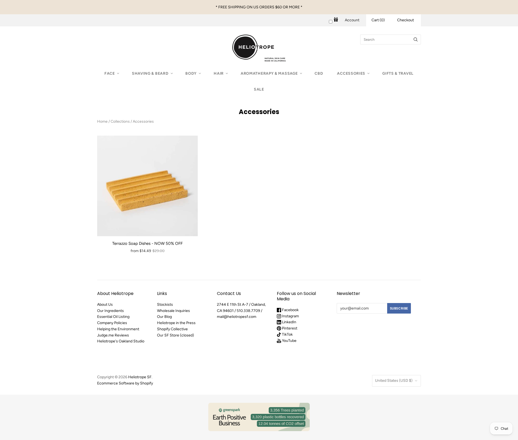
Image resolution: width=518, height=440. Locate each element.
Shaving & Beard (150, 73)
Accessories (351, 73)
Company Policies (112, 323)
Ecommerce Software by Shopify (125, 383)
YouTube (289, 340)
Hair (219, 73)
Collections (120, 121)
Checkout (405, 20)
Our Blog (164, 316)
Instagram (290, 316)
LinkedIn (288, 322)
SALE (259, 89)
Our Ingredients (110, 310)
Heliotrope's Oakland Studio (120, 341)
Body (191, 73)
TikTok (287, 334)
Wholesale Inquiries (173, 310)
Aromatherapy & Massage (269, 73)
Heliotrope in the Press (176, 323)
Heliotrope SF (140, 377)
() (378, 20)
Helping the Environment (118, 329)
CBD (319, 73)
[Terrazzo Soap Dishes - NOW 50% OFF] (147, 186)
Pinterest (289, 328)
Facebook (290, 310)
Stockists (165, 304)
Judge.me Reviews (113, 335)
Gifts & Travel (398, 73)
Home (102, 121)
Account (352, 20)
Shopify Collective (172, 329)
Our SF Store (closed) (175, 335)
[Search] (415, 39)
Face (109, 73)
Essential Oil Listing (113, 316)
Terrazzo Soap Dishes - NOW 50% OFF (147, 243)
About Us (105, 304)
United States (394, 380)
